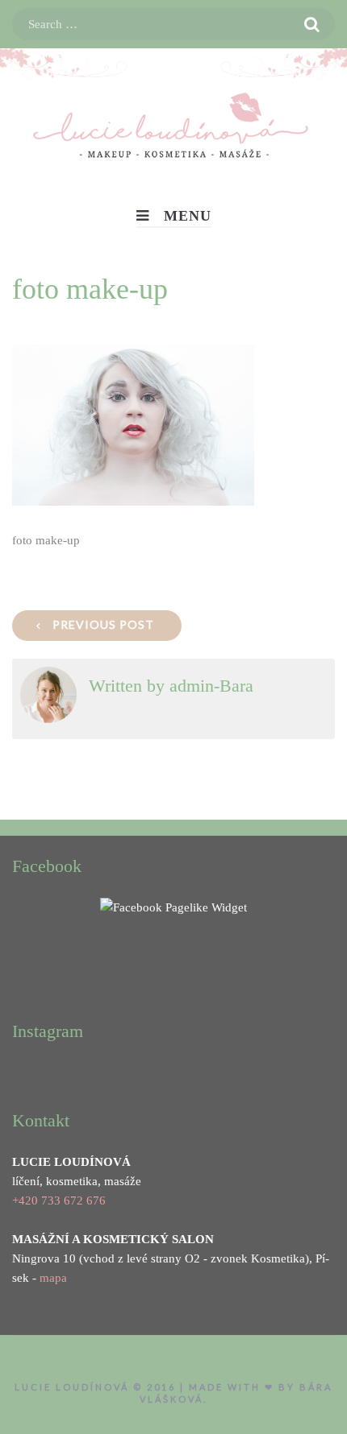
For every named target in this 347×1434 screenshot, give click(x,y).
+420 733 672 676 (59, 1200)
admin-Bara (211, 686)
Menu (187, 216)
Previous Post (103, 624)
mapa (53, 1277)
